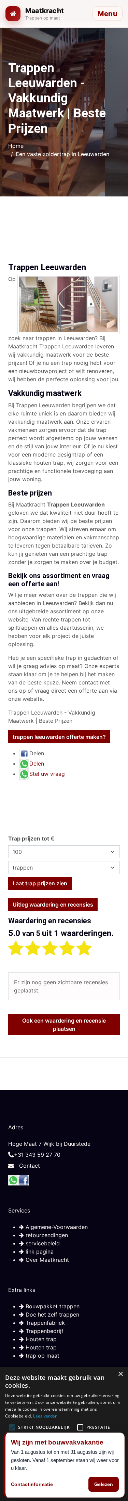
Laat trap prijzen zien (40, 883)
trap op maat (41, 1355)
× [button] (120, 1374)
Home (16, 145)
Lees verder (45, 1416)
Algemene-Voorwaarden (56, 1226)
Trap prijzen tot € (31, 838)
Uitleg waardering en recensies (53, 904)
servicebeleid (42, 1243)
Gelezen (103, 1484)
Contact (29, 1165)
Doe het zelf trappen (51, 1314)
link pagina (39, 1251)
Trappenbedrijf (43, 1330)
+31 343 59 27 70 (37, 1154)
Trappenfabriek (44, 1322)
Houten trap (40, 1339)
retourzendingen (46, 1235)
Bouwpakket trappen (52, 1306)
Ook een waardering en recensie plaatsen (64, 1024)
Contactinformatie (32, 1484)
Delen (36, 763)
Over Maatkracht (46, 1259)
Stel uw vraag (47, 773)
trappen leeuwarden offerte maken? (59, 736)
